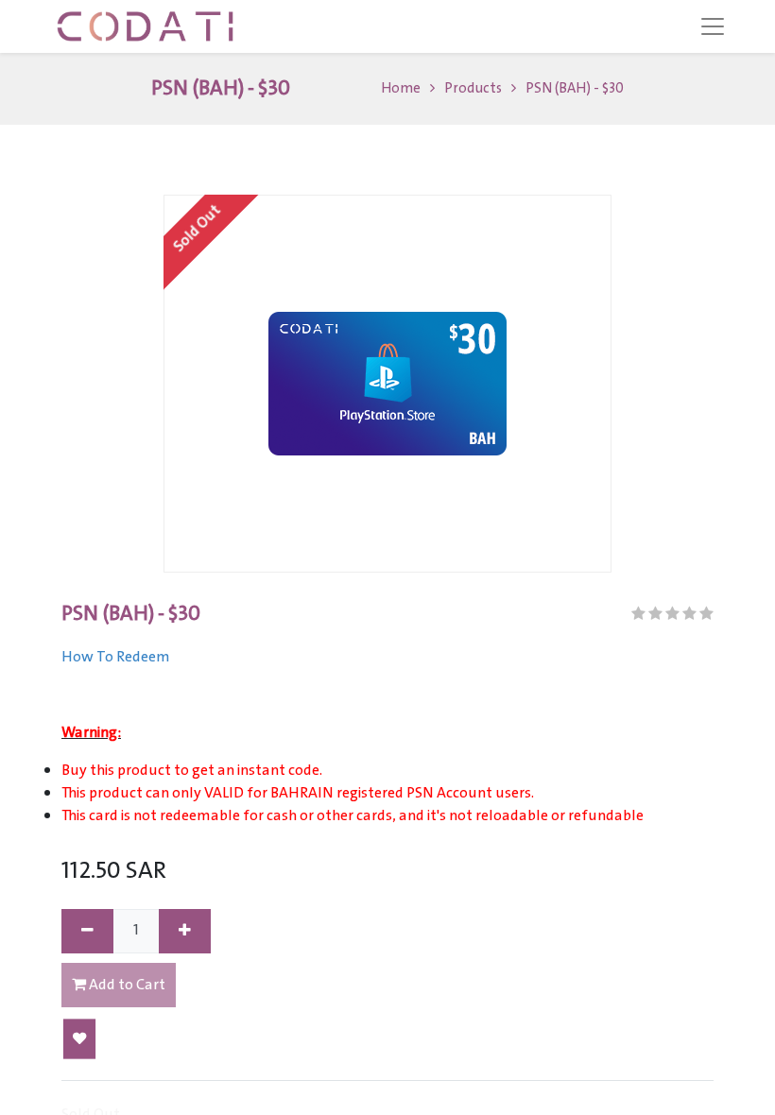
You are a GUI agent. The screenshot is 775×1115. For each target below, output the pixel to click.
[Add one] (185, 931)
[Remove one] (87, 931)
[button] (79, 1038)
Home (401, 88)
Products (473, 88)
